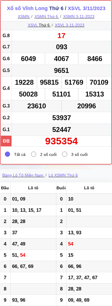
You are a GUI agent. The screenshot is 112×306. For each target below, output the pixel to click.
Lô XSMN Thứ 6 (63, 175)
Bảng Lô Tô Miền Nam (22, 175)
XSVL (33, 25)
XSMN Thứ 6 (46, 16)
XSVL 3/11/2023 (86, 8)
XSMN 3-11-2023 (78, 16)
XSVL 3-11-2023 (69, 25)
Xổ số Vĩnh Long (27, 8)
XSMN (23, 16)
